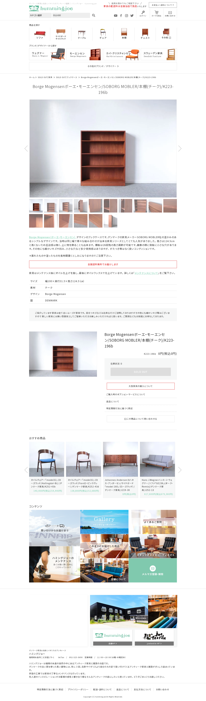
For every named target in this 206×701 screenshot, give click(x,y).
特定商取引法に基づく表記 (119, 408)
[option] (103, 148)
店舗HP (112, 643)
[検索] (94, 15)
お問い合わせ (170, 15)
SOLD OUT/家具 (45, 77)
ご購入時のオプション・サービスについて (125, 394)
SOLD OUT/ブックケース (67, 77)
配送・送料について (102, 689)
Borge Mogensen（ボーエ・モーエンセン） (52, 237)
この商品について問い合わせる (142, 418)
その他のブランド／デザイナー (102, 66)
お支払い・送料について (162, 5)
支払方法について (142, 689)
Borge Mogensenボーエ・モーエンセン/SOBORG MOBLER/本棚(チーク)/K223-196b (118, 77)
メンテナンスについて (146, 273)
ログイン (143, 15)
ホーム (32, 77)
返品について (112, 401)
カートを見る (157, 15)
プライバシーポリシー (78, 689)
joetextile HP (153, 643)
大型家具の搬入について (141, 386)
